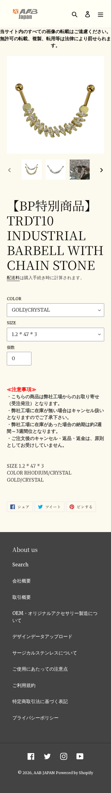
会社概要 (21, 581)
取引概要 (21, 597)
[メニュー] (100, 14)
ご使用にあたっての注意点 (40, 669)
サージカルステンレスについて (44, 653)
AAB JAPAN (44, 772)
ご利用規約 (23, 685)
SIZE (11, 323)
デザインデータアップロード (42, 636)
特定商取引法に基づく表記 (40, 701)
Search (20, 565)
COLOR (14, 298)
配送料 (13, 277)
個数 (11, 347)
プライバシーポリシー (35, 718)
